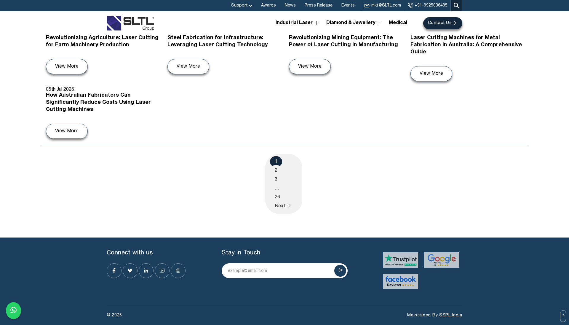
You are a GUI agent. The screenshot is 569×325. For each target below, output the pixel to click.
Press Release (319, 5)
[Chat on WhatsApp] (13, 310)
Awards (268, 5)
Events (348, 5)
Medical (398, 23)
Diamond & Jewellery (350, 23)
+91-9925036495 (431, 5)
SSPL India (450, 315)
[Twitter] (130, 270)
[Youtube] (162, 270)
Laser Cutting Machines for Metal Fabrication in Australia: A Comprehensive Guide (466, 45)
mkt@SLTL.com (386, 5)
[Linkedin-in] (146, 270)
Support (239, 5)
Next (280, 206)
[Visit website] (400, 260)
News (290, 5)
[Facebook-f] (114, 270)
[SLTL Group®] (130, 23)
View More (67, 66)
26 (277, 197)
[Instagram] (178, 270)
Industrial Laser (294, 23)
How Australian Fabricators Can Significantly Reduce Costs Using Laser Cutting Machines (98, 102)
